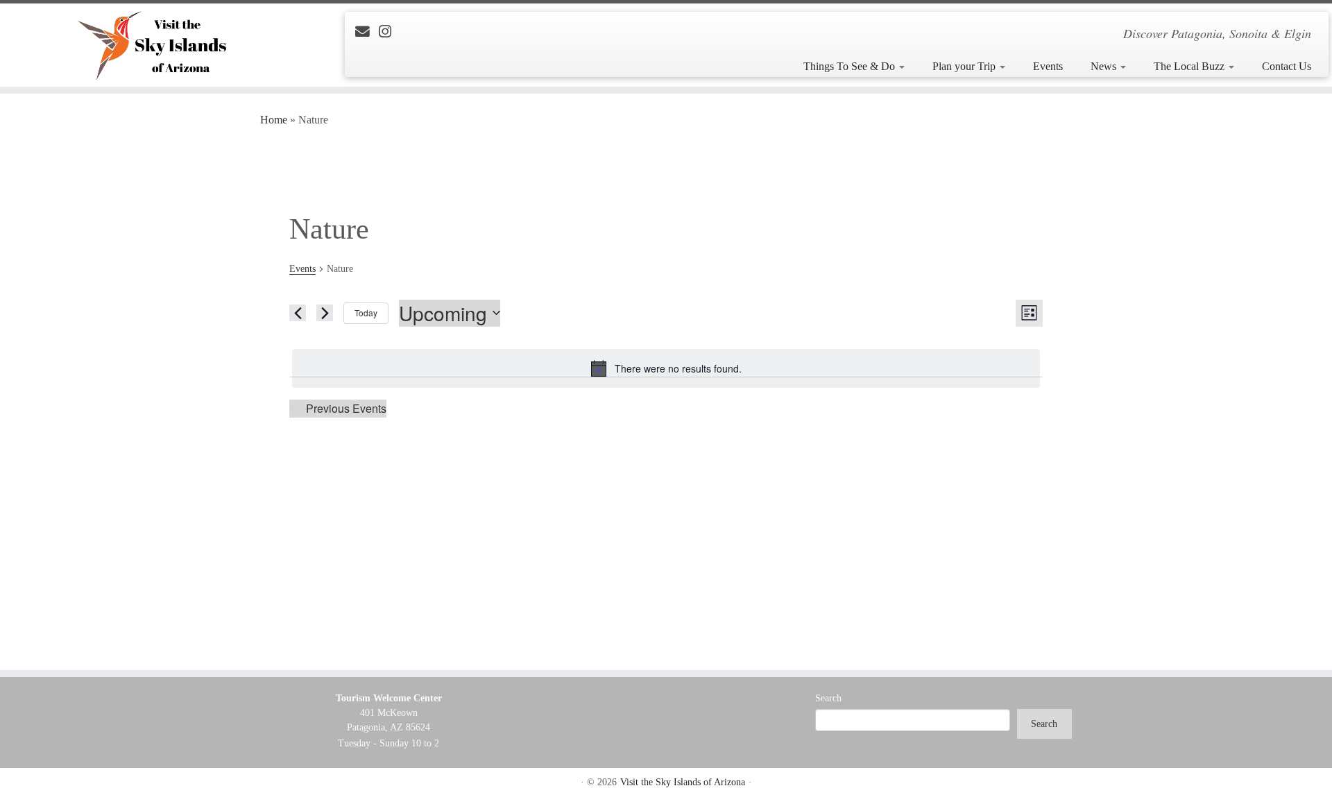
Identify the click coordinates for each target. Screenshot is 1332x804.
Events (1048, 66)
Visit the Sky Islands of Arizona (682, 782)
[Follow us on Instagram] (389, 32)
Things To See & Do (850, 66)
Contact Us (1286, 66)
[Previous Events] (297, 313)
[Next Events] (324, 313)
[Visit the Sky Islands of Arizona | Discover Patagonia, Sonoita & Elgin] (153, 45)
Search (828, 698)
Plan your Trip (965, 66)
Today (366, 312)
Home (273, 120)
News (1105, 66)
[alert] (666, 368)
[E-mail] (367, 32)
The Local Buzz (1190, 66)
